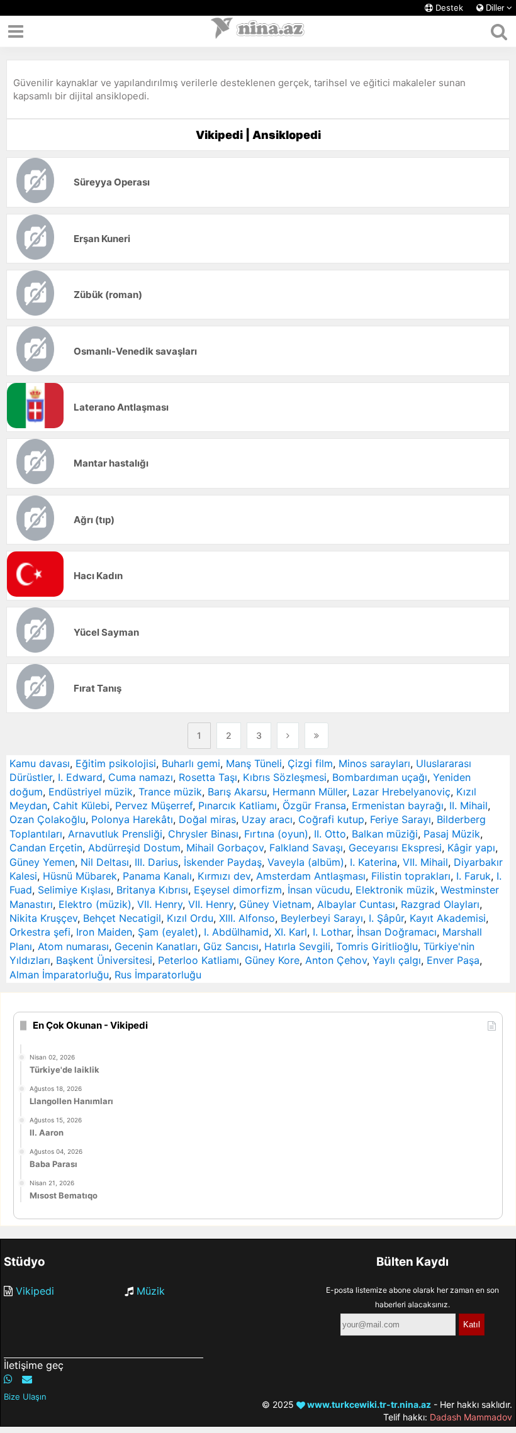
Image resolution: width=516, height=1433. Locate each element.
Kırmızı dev (224, 876)
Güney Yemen (42, 862)
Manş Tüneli (254, 763)
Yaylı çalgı (397, 960)
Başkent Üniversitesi (104, 960)
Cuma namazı (140, 777)
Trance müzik (170, 791)
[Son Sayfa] (316, 735)
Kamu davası (39, 763)
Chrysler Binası (203, 833)
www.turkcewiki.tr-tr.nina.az (368, 1404)
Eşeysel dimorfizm (238, 889)
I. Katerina (373, 862)
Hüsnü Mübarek (80, 876)
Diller (495, 8)
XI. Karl (290, 932)
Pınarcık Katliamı (237, 805)
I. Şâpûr (386, 918)
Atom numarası (73, 946)
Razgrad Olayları (440, 904)
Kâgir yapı (471, 847)
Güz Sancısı (231, 946)
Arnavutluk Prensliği (115, 833)
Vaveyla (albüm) (305, 862)
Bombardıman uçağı (379, 777)
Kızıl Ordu (190, 918)
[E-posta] (27, 1379)
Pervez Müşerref (154, 805)
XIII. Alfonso (247, 918)
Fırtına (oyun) (276, 833)
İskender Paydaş (223, 862)
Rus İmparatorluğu (158, 974)
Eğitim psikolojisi (116, 763)
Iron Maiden (104, 932)
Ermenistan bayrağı (398, 805)
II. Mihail (468, 805)
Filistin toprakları (411, 876)
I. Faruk (473, 876)
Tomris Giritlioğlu (377, 946)
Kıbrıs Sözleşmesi (285, 777)
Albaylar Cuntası (356, 904)
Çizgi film (310, 763)
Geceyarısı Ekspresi (395, 847)
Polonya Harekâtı (132, 819)
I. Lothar (332, 932)
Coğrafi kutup (331, 819)
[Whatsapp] (8, 1379)
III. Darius (156, 862)
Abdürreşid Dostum (134, 847)
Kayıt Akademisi (448, 918)
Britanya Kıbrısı (152, 889)
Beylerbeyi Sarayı (322, 918)
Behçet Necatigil (122, 918)
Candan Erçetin (45, 847)
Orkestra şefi (39, 932)
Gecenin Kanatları (156, 946)
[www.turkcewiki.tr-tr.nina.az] (258, 31)
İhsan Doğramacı (397, 932)
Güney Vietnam (275, 904)
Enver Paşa (453, 960)
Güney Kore (272, 960)
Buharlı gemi (191, 763)
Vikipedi (35, 1291)
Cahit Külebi (81, 805)
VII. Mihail (425, 862)
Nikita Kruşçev (43, 918)
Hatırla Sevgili (297, 946)
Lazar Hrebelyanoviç (401, 791)
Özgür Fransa (314, 805)
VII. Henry (159, 904)
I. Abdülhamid (236, 932)
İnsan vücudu (319, 889)
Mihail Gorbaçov (225, 847)
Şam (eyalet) (168, 932)
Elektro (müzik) (95, 904)
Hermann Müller (309, 791)
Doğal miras (207, 819)
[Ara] (499, 31)
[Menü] (15, 31)
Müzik (151, 1291)
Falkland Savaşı (306, 847)
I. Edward (80, 777)
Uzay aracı (267, 819)
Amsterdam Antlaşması (311, 876)
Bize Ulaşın (25, 1397)
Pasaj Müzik (451, 833)
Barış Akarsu (237, 791)
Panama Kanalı (157, 876)
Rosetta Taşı (208, 777)
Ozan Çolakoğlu (47, 819)
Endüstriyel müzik (90, 791)
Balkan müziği (385, 833)
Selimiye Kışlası (74, 889)
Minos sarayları (374, 763)
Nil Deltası (105, 862)
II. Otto (330, 833)
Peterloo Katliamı (198, 960)
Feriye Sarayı (400, 819)
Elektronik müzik (395, 889)
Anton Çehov (336, 960)
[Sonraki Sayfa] (288, 735)
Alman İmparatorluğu (59, 974)
